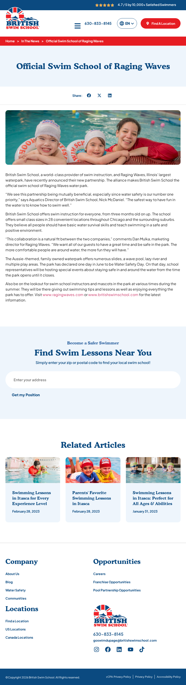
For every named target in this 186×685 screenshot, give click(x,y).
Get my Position (26, 394)
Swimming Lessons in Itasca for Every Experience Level (31, 498)
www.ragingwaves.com (63, 294)
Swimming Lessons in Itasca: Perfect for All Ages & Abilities (153, 498)
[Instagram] (96, 649)
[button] (89, 95)
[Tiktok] (142, 649)
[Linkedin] (119, 649)
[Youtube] (130, 649)
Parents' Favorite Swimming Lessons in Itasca (91, 498)
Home (10, 41)
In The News (30, 41)
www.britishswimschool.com (113, 294)
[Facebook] (108, 649)
